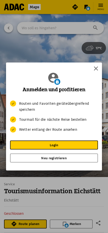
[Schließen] (96, 68)
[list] (54, 116)
